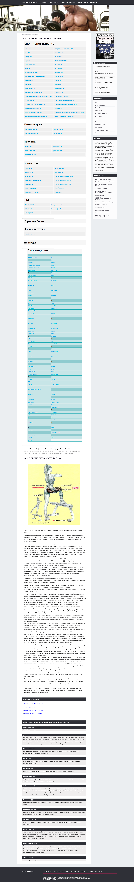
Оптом (86, 2)
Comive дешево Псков (30, 707)
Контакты (93, 2)
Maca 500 (97, 108)
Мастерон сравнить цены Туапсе (103, 216)
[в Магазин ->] (105, 59)
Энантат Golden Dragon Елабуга (33, 703)
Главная (45, 2)
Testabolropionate (99, 133)
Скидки (79, 2)
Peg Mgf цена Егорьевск (102, 210)
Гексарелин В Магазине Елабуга (104, 202)
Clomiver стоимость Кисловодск (33, 713)
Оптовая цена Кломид (101, 188)
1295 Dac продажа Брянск (103, 198)
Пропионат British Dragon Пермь (33, 710)
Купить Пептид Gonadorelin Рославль (103, 192)
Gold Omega (98, 110)
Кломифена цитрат (100, 124)
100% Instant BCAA (100, 105)
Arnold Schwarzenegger (101, 113)
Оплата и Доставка (69, 2)
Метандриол (98, 127)
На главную (47, 871)
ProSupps (97, 102)
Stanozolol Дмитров (99, 195)
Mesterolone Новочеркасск (101, 204)
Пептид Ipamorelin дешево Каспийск (103, 185)
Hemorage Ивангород (100, 207)
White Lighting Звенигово (102, 213)
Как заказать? (55, 2)
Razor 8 (97, 119)
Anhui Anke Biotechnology (101, 130)
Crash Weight (98, 116)
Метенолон (98, 121)
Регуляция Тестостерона (103, 179)
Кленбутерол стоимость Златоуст (104, 181)
